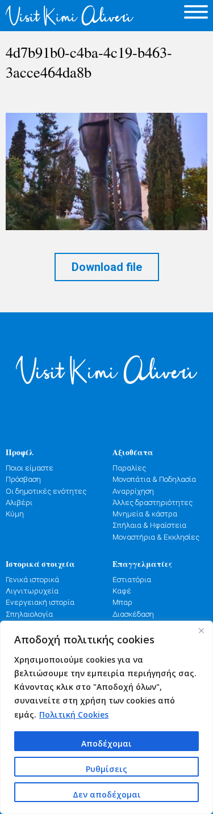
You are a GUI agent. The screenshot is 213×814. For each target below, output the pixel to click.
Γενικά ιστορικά (32, 579)
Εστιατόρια (131, 579)
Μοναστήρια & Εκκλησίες (155, 536)
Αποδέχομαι (106, 743)
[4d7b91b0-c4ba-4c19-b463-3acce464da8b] (106, 171)
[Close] (201, 630)
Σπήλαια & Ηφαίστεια (149, 524)
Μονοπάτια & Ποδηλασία (154, 479)
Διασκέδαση (133, 613)
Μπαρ (122, 602)
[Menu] (196, 11)
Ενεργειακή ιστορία (40, 602)
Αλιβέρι (19, 502)
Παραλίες (129, 467)
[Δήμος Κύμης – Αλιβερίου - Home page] (53, 15)
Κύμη (15, 513)
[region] (106, 717)
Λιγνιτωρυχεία (32, 590)
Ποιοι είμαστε (29, 467)
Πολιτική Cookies (73, 714)
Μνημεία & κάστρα (144, 513)
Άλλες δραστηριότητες (152, 502)
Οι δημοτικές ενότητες (46, 490)
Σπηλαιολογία (29, 613)
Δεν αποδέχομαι (107, 794)
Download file (107, 267)
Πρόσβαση (23, 479)
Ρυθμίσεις (106, 769)
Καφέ (121, 590)
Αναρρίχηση (133, 490)
